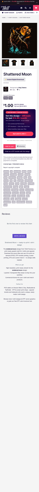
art (11, 171)
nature (22, 193)
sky (28, 196)
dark (5, 178)
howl (17, 184)
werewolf (7, 202)
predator (7, 196)
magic (26, 187)
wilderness (21, 202)
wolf (5, 205)
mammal (7, 190)
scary (14, 196)
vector (25, 199)
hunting (31, 184)
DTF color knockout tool (24, 301)
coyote (20, 175)
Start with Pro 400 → (19, 134)
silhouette (21, 196)
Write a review (19, 236)
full (11, 181)
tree (12, 199)
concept (13, 175)
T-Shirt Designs (12, 17)
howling (23, 184)
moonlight (29, 190)
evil (29, 178)
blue (29, 171)
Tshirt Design (9, 12)
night (28, 193)
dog (25, 178)
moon (22, 190)
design (19, 178)
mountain (7, 193)
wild (13, 202)
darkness (12, 178)
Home (3, 17)
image (15, 187)
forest (6, 181)
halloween (28, 181)
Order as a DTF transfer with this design (17, 151)
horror (11, 184)
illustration (8, 187)
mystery (15, 193)
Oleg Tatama (22, 87)
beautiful (17, 171)
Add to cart (9, 146)
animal (6, 171)
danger (27, 175)
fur (15, 181)
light (21, 187)
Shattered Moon (24, 17)
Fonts (20, 12)
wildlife (29, 202)
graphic (20, 181)
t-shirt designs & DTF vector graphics (23, 299)
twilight (18, 199)
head (5, 184)
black (24, 171)
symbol (6, 199)
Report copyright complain (11, 167)
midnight (15, 190)
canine (6, 175)
